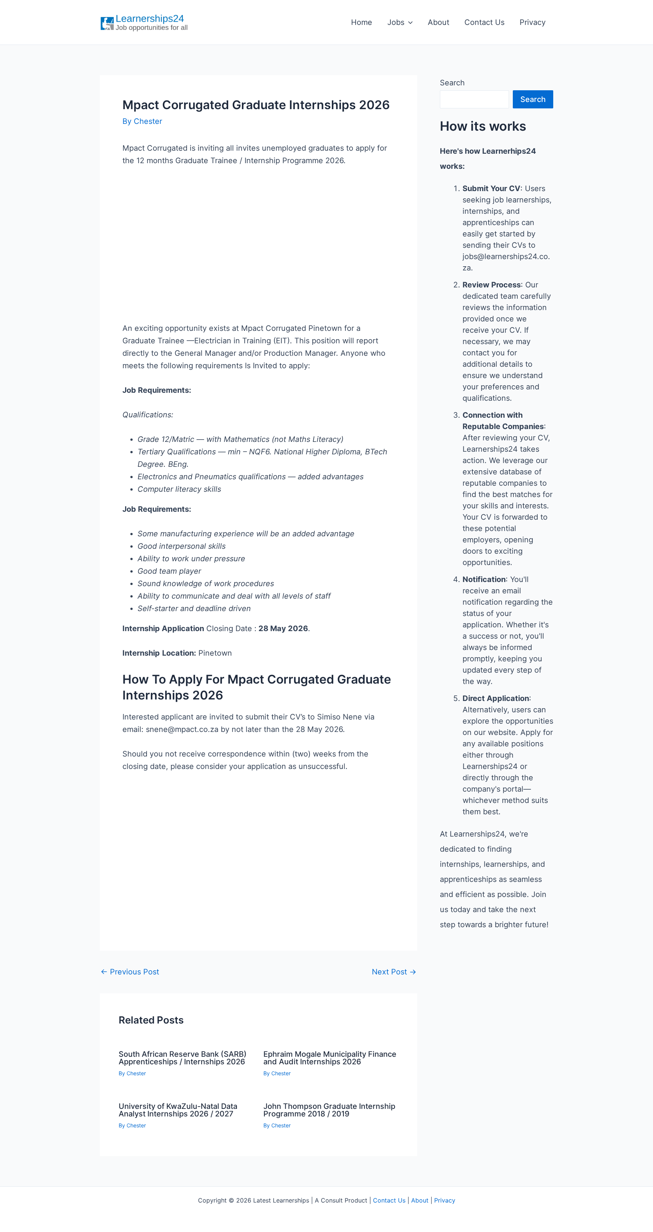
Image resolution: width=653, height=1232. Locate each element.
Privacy (533, 22)
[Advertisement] (258, 257)
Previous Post (130, 972)
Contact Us (484, 22)
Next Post (394, 972)
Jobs (395, 22)
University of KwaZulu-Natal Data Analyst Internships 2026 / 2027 (178, 1110)
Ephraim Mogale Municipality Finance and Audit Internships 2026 (329, 1058)
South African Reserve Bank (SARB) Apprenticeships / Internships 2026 (183, 1058)
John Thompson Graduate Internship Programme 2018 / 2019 (329, 1110)
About (438, 22)
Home (361, 22)
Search (452, 82)
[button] (408, 22)
